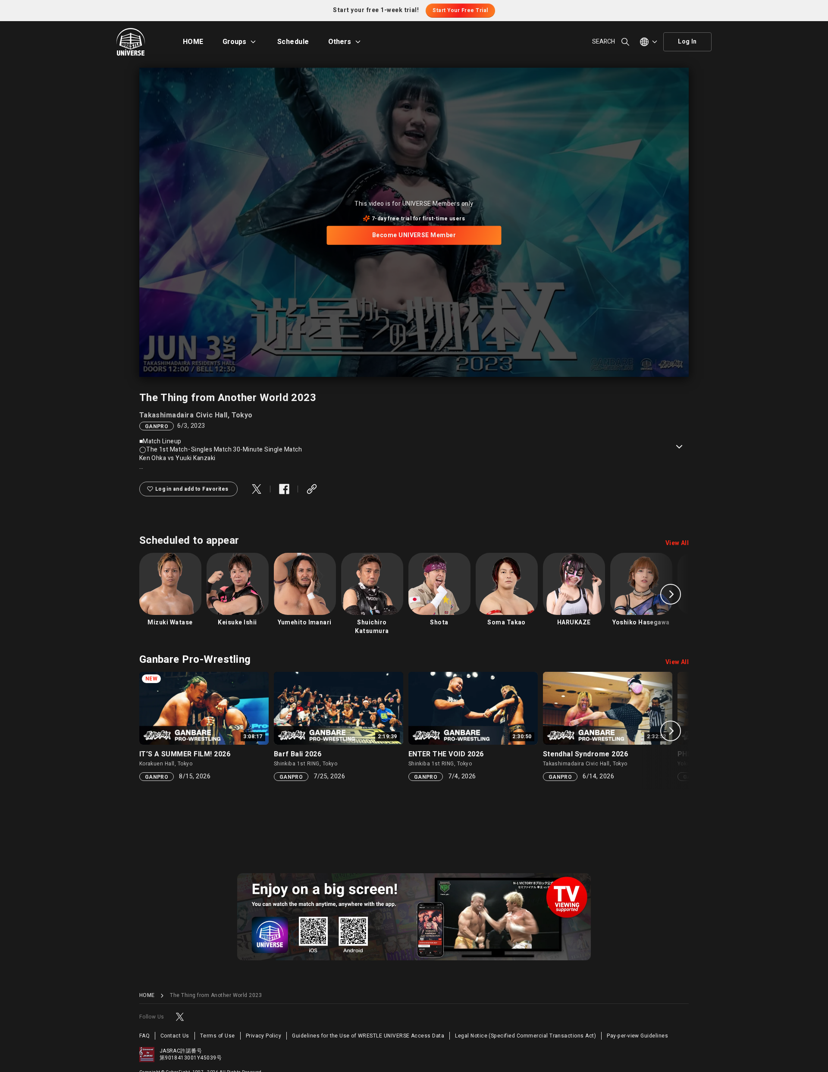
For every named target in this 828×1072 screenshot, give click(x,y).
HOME (193, 42)
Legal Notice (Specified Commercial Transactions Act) (525, 1036)
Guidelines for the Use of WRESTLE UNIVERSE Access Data (368, 1036)
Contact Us (174, 1036)
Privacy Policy (264, 1036)
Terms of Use (217, 1036)
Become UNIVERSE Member (414, 235)
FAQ (144, 1036)
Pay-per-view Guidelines (637, 1036)
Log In (687, 41)
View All (677, 543)
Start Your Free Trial (460, 10)
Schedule (293, 42)
